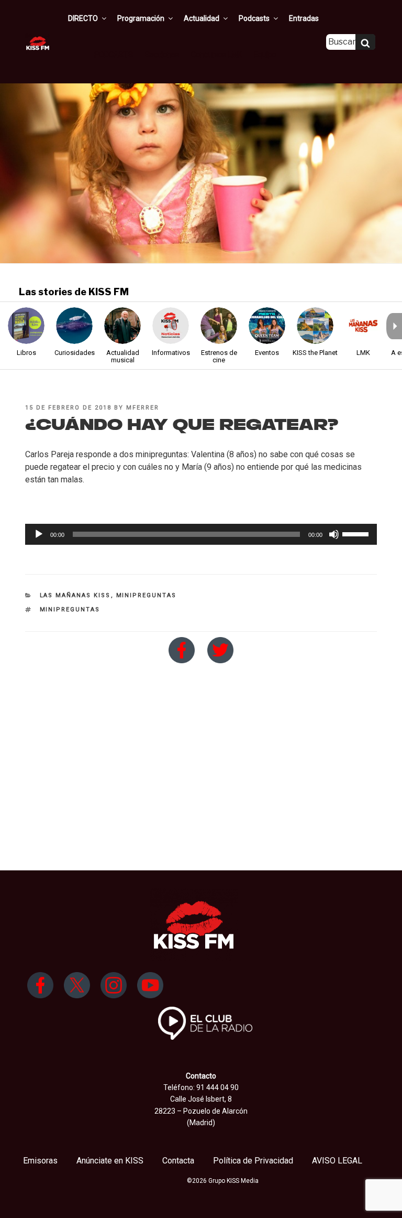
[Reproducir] (39, 534)
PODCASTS (113, 54)
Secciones (162, 54)
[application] (201, 534)
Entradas (304, 18)
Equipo (265, 54)
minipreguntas (70, 609)
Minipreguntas (146, 595)
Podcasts (254, 18)
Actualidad (201, 18)
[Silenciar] (334, 534)
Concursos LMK (216, 54)
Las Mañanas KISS (75, 595)
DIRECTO (83, 18)
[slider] (357, 533)
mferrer (142, 407)
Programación (140, 18)
